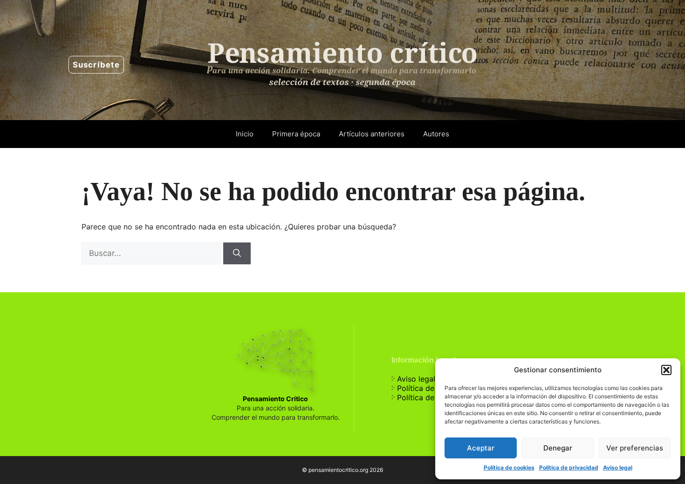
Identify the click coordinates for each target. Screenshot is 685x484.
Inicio (244, 133)
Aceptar (480, 448)
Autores (436, 133)
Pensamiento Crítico (275, 399)
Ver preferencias (634, 448)
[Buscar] (237, 253)
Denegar (557, 448)
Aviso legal (617, 467)
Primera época (296, 133)
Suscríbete (96, 64)
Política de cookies (509, 467)
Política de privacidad (568, 467)
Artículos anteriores (371, 133)
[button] (666, 370)
